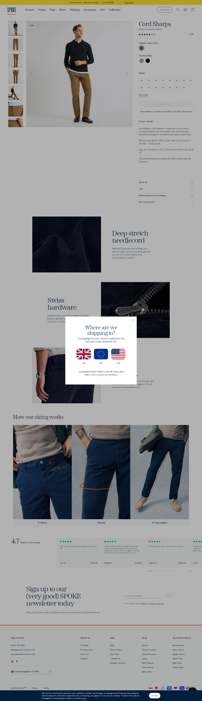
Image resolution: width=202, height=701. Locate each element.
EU (101, 363)
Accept (154, 696)
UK (83, 363)
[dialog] (101, 350)
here (84, 698)
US (118, 363)
